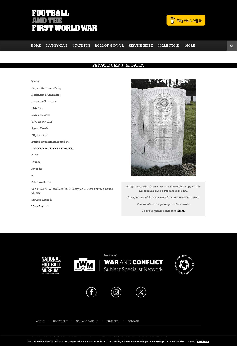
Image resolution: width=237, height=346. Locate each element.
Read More (203, 341)
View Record (39, 206)
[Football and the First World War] (118, 20)
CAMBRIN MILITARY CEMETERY (52, 148)
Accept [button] (191, 341)
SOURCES (112, 321)
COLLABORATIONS (87, 321)
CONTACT (133, 321)
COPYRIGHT (60, 321)
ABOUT (40, 321)
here (181, 210)
